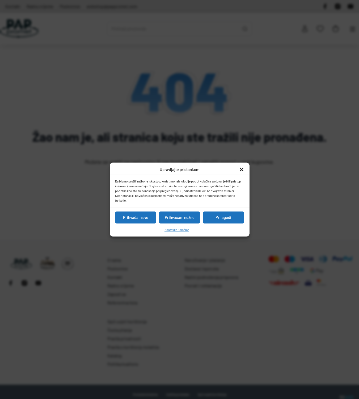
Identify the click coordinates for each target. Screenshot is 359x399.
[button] (241, 169)
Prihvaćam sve (135, 217)
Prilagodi (223, 217)
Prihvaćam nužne (180, 217)
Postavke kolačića (176, 229)
